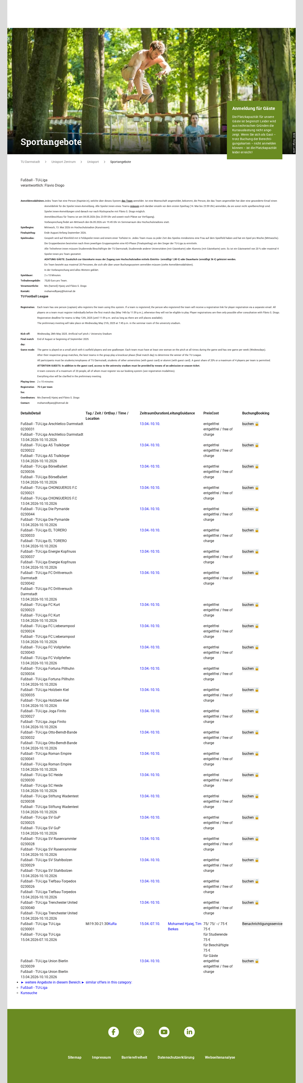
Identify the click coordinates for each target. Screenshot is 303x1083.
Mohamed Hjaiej (181, 924)
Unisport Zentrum (63, 162)
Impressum (101, 1057)
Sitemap (75, 1057)
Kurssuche (29, 993)
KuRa (112, 924)
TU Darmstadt (30, 162)
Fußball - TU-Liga (34, 987)
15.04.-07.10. (150, 924)
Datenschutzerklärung (176, 1057)
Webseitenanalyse (220, 1057)
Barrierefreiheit (134, 1057)
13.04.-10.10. (150, 424)
